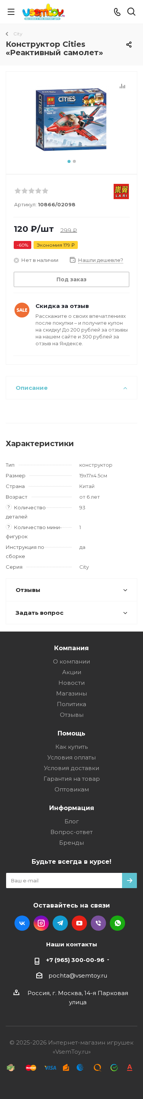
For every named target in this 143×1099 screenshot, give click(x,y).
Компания (71, 648)
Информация (71, 808)
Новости (71, 682)
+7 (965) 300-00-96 (75, 959)
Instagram (41, 923)
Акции (71, 672)
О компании (71, 661)
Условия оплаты (71, 757)
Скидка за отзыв (62, 305)
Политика (71, 704)
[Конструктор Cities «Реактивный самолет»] (71, 119)
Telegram (60, 923)
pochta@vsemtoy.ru (77, 975)
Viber (98, 923)
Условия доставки (71, 768)
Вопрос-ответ (71, 832)
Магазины (71, 693)
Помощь (71, 733)
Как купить (71, 746)
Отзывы (72, 714)
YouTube (79, 923)
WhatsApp (117, 923)
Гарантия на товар (71, 778)
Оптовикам (72, 789)
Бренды (71, 842)
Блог (71, 821)
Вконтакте (22, 923)
